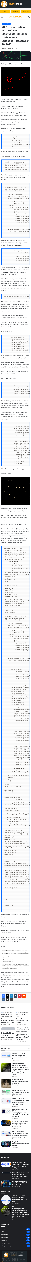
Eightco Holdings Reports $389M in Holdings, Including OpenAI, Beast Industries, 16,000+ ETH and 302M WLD (20, 1112)
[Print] (11, 999)
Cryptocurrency (6, 1246)
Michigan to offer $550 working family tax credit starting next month (22, 1036)
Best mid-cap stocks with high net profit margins (22, 1020)
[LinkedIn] (11, 996)
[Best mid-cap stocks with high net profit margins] (23, 1014)
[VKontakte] (3, 999)
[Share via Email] (7, 999)
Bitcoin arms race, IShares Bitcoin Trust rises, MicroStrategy (7, 1020)
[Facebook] (3, 996)
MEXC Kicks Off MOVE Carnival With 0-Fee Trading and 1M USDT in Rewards (19, 1056)
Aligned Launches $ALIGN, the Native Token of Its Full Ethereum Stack (20, 1092)
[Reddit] (24, 996)
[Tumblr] (15, 996)
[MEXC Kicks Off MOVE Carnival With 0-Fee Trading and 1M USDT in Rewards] (6, 1055)
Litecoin (4, 1240)
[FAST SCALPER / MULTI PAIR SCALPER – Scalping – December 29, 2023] (8, 1028)
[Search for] (29, 18)
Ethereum (5, 1237)
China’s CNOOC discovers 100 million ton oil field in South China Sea (20, 1183)
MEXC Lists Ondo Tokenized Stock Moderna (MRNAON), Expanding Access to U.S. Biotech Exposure (20, 1101)
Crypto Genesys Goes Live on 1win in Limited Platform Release (20, 1143)
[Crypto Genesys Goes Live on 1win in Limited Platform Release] (6, 1144)
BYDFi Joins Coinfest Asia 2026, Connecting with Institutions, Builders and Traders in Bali (20, 1124)
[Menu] (2, 18)
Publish (15, 11)
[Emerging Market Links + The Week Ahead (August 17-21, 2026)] (6, 1083)
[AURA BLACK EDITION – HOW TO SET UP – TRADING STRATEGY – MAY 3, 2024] (6, 1172)
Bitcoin (4, 1232)
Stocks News (6, 24)
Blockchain (5, 1234)
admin (4, 48)
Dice (5, 11)
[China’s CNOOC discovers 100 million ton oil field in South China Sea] (6, 1183)
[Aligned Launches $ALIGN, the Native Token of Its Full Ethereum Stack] (6, 1092)
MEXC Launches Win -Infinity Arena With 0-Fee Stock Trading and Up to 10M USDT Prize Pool (20, 1134)
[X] (7, 996)
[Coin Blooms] (15, 16)
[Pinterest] (20, 996)
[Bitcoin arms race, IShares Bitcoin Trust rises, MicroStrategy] (8, 1014)
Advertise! (26, 11)
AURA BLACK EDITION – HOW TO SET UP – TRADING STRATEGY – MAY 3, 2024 (20, 1174)
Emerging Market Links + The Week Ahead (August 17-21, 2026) (20, 1081)
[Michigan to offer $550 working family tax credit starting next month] (23, 1030)
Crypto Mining (6, 1243)
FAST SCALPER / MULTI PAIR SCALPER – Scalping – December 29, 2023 (8, 1034)
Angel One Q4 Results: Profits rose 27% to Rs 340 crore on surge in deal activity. (20, 1165)
